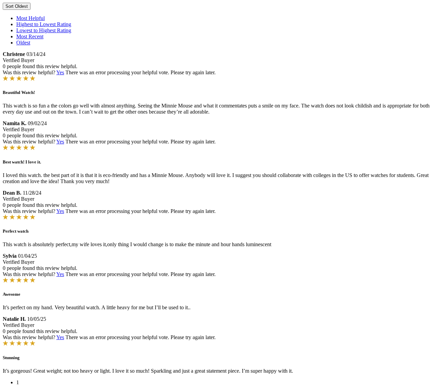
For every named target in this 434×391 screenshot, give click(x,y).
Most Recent (29, 36)
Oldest (23, 42)
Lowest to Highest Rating (43, 30)
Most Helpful (30, 18)
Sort (16, 6)
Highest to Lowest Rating (43, 24)
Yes (60, 72)
